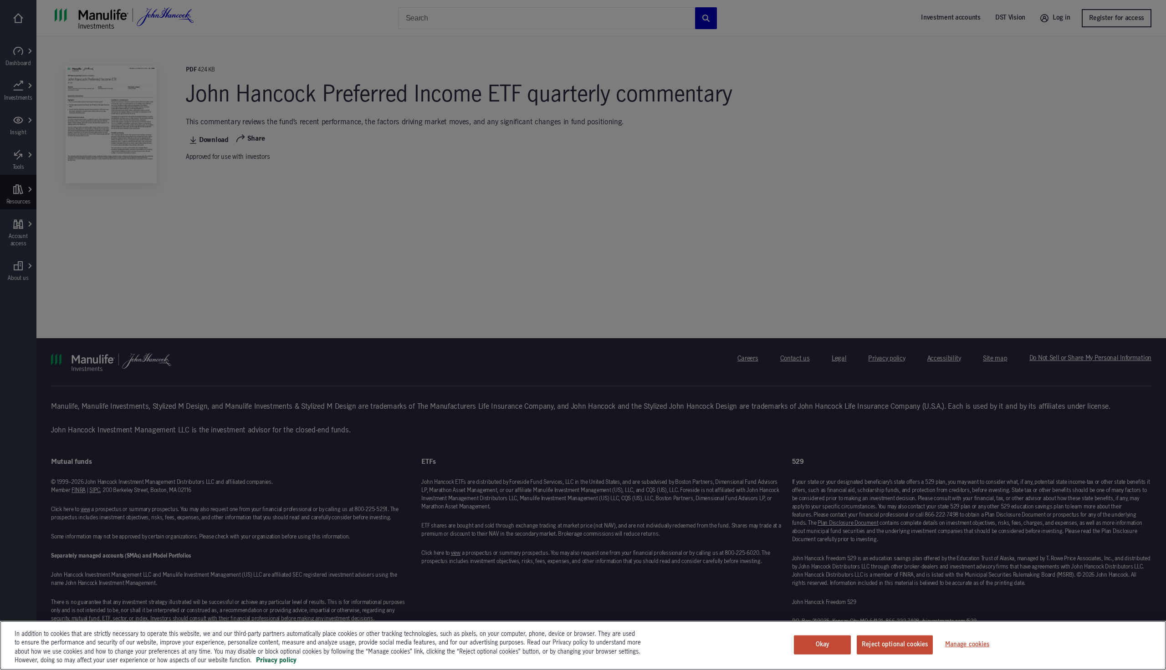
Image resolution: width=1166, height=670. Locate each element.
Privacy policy (276, 660)
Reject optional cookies (895, 644)
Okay (822, 644)
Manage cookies (967, 644)
